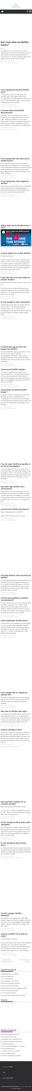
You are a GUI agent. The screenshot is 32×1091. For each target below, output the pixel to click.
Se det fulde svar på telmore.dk (8, 520)
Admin (3, 48)
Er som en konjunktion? (7, 978)
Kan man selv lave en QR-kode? (10, 986)
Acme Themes (17, 1088)
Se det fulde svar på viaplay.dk (8, 707)
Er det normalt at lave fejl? (8, 993)
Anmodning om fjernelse (8, 61)
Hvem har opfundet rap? (8, 1048)
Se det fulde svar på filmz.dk (8, 637)
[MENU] (30, 11)
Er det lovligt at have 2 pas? (8, 1037)
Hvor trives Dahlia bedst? (8, 1053)
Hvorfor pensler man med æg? (9, 990)
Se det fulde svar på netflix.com (8, 408)
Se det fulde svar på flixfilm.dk (8, 930)
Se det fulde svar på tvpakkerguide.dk (10, 386)
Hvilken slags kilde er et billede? (10, 974)
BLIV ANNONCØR (8, 1078)
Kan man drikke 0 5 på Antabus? (10, 981)
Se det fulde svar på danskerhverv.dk (10, 318)
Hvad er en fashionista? (7, 976)
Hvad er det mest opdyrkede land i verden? (13, 995)
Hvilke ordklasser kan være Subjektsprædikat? (14, 988)
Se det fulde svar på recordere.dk (9, 273)
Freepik (10, 1067)
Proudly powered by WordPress (10, 1086)
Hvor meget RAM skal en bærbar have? (12, 1041)
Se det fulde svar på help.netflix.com (10, 106)
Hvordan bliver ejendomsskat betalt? (7, 960)
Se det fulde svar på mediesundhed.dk (10, 746)
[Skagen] (2, 11)
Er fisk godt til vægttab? (7, 1044)
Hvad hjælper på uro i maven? (25, 960)
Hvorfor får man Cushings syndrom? (11, 1055)
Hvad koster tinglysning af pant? (10, 1034)
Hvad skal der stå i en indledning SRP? (11, 1039)
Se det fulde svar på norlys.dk (8, 818)
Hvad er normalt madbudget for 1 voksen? (13, 1046)
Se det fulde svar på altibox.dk (8, 177)
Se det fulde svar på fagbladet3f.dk (9, 63)
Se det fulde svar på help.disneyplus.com (11, 858)
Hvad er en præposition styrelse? (10, 983)
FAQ (4, 1072)
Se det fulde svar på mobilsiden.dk (9, 505)
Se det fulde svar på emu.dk (8, 839)
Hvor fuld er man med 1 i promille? (10, 1051)
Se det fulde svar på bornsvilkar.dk (9, 954)
